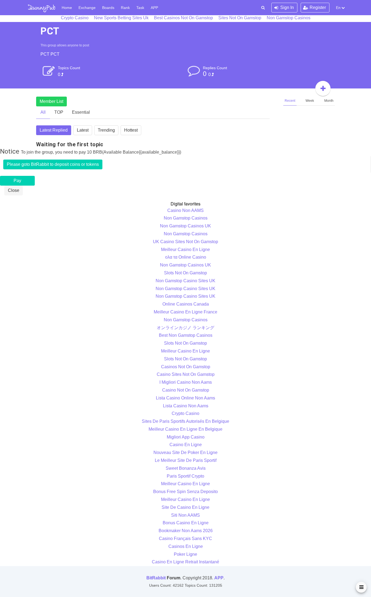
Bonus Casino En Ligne (186, 522)
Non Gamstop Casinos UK (185, 226)
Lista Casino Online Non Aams (185, 398)
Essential (81, 112)
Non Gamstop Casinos (288, 17)
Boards (108, 7)
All (43, 112)
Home (67, 7)
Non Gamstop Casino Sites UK (185, 280)
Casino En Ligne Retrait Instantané (185, 562)
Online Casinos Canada (185, 304)
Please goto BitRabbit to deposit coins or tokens (53, 164)
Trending (106, 130)
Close (13, 190)
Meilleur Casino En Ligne (185, 249)
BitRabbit (156, 578)
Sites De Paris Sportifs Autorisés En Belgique (185, 421)
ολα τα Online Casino (185, 257)
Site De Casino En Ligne (185, 507)
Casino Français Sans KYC (185, 538)
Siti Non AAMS (185, 515)
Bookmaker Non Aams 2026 (186, 530)
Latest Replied (54, 130)
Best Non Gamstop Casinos (185, 335)
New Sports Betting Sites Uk (121, 17)
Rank (125, 7)
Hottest (131, 130)
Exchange (87, 7)
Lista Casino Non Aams (185, 406)
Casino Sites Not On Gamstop (186, 374)
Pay (17, 180)
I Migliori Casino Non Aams (185, 382)
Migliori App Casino (186, 437)
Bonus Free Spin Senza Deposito (185, 491)
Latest (83, 130)
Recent (290, 101)
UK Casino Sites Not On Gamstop (185, 241)
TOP (58, 112)
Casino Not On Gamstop (185, 390)
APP (154, 7)
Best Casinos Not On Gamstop (183, 17)
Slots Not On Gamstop (185, 273)
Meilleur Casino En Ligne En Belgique (185, 429)
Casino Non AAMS (185, 210)
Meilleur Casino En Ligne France (185, 312)
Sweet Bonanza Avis (186, 468)
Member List (51, 101)
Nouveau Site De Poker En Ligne (185, 452)
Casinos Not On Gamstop (185, 366)
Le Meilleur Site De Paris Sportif (185, 460)
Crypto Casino (75, 17)
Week (310, 101)
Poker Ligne (185, 554)
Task (140, 7)
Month (329, 101)
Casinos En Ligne (185, 546)
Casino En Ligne (185, 444)
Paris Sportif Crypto (185, 476)
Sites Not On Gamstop (239, 17)
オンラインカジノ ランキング (185, 327)
